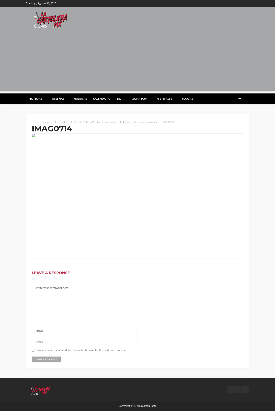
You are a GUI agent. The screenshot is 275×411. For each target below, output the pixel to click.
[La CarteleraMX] (50, 19)
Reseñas (58, 98)
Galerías (80, 98)
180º (119, 98)
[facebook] (236, 3)
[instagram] (246, 3)
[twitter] (241, 3)
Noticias (35, 98)
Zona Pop (139, 98)
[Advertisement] (137, 63)
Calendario (102, 98)
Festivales (164, 98)
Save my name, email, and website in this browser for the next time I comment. (82, 350)
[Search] (245, 98)
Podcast (188, 98)
